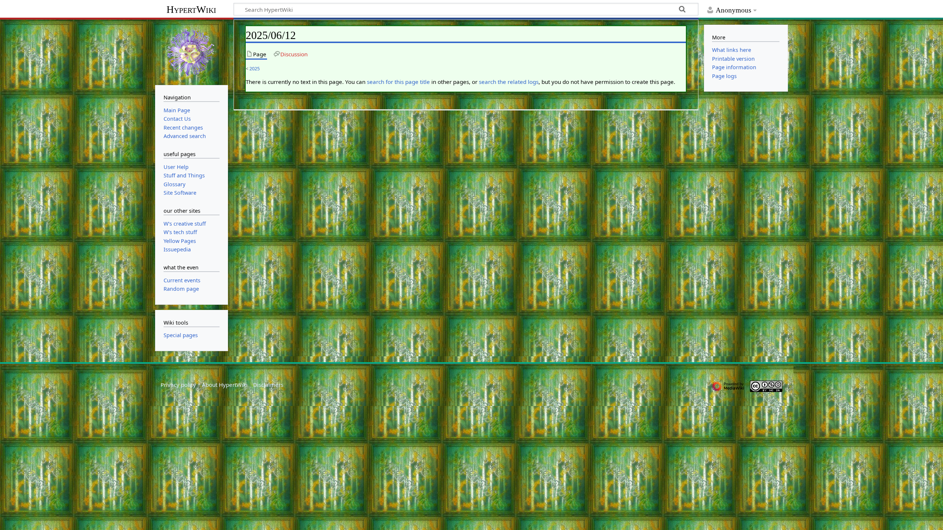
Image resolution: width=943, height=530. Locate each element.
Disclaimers (268, 384)
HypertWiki (191, 9)
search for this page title (398, 81)
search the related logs (509, 81)
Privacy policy (178, 384)
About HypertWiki (225, 384)
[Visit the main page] (191, 52)
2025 (254, 68)
